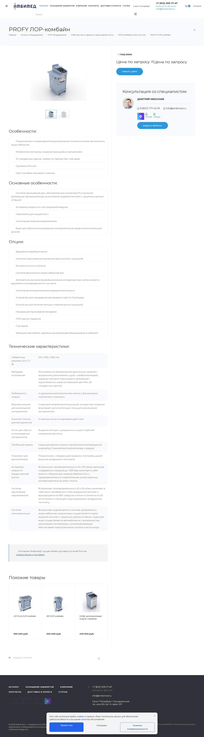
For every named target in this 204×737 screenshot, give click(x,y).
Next (75, 114)
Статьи (62, 692)
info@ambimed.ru (165, 9)
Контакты (15, 692)
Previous (41, 114)
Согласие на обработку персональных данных (173, 724)
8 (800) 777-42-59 (150, 108)
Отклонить (102, 725)
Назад (12, 615)
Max (48, 701)
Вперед (104, 615)
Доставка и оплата (39, 692)
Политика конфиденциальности (137, 727)
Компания (66, 687)
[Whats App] (148, 116)
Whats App (41, 701)
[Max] (140, 116)
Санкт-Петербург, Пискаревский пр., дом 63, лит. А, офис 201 (110, 702)
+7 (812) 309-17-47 (166, 3)
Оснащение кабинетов (40, 687)
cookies (80, 716)
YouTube (26, 701)
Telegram (19, 701)
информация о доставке (30, 554)
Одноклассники (33, 701)
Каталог (14, 687)
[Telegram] (156, 116)
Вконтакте (12, 701)
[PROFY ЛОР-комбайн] (58, 80)
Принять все (66, 725)
